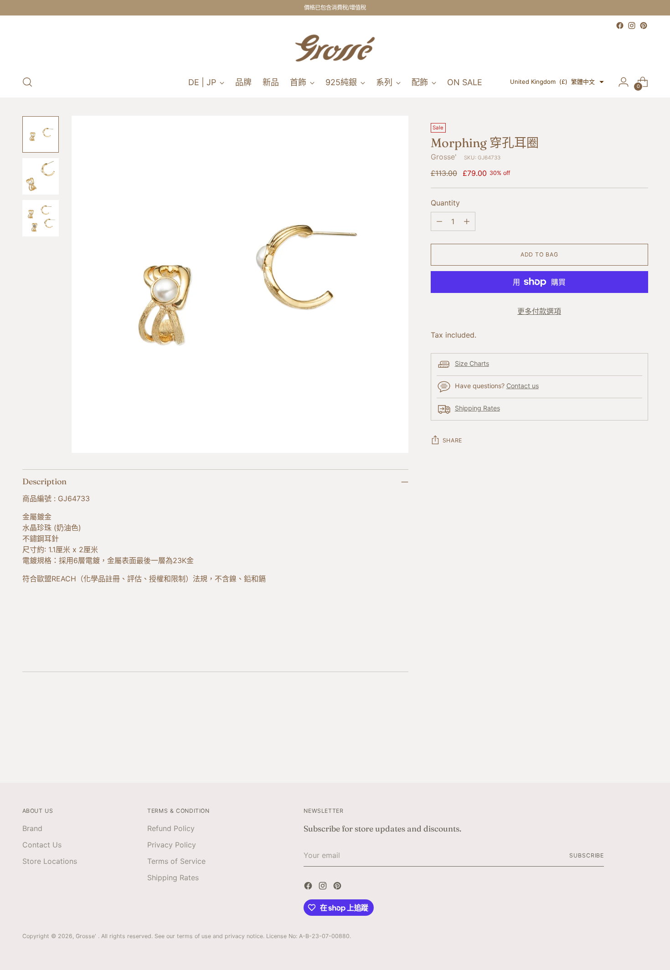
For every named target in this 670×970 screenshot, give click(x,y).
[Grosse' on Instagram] (632, 25)
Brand (32, 828)
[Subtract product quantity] (439, 221)
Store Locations (49, 861)
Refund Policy (171, 828)
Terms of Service (176, 861)
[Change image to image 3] (40, 218)
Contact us (522, 386)
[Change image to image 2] (40, 176)
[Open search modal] (27, 82)
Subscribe (586, 855)
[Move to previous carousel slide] (619, 751)
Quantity (445, 202)
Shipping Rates (477, 408)
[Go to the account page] (623, 82)
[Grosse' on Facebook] (620, 25)
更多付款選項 (539, 311)
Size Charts (472, 363)
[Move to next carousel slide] (640, 751)
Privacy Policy (171, 844)
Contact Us (42, 844)
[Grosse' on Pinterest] (643, 25)
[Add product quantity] (467, 221)
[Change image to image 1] (40, 134)
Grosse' (444, 156)
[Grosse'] (335, 49)
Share (452, 440)
